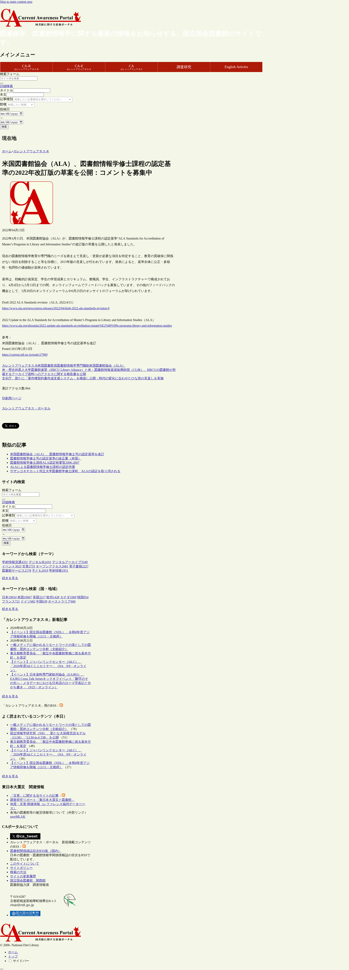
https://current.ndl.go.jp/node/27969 (24, 354)
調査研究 (184, 67)
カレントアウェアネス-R (20, 365)
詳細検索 (6, 86)
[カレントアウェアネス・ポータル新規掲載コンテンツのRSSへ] (24, 846)
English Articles (236, 67)
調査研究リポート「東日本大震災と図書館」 (42, 800)
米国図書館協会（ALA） (107, 365)
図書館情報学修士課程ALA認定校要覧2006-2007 (44, 462)
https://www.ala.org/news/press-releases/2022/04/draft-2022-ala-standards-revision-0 (55, 308)
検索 (4, 126)
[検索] (1, 83)
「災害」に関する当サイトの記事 (34, 795)
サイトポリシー (21, 868)
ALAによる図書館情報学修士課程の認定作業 (42, 467)
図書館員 (50, 365)
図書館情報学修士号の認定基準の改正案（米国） (45, 458)
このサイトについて (24, 863)
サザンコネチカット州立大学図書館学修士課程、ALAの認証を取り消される (65, 471)
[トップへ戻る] (1, 969)
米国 (41, 365)
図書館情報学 (66, 365)
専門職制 (82, 365)
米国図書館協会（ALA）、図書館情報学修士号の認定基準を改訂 (57, 454)
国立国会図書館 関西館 (28, 880)
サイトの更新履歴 (23, 876)
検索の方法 (18, 872)
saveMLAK (17, 816)
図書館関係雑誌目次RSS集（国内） (35, 851)
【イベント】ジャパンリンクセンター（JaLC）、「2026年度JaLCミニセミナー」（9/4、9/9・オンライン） (48, 666)
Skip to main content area (16, 1)
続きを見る (10, 578)
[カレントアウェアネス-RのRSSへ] (61, 705)
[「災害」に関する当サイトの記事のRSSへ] (63, 795)
